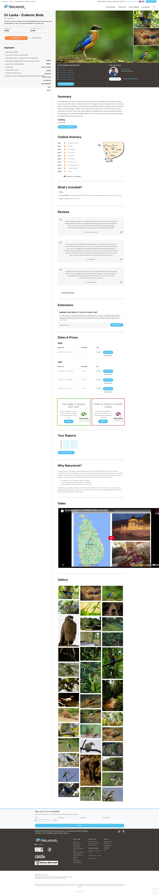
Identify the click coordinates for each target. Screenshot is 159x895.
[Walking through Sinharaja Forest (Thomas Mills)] (112, 639)
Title (36, 817)
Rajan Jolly (125, 69)
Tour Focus (122, 7)
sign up (79, 825)
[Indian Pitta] (112, 593)
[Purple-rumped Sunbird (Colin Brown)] (112, 779)
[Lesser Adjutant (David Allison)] (68, 745)
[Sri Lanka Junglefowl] (90, 593)
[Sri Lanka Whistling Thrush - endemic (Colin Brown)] (68, 790)
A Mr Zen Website (79, 891)
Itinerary (62, 68)
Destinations (110, 7)
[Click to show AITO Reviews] (39, 844)
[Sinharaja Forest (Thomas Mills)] (112, 695)
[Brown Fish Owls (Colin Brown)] (112, 749)
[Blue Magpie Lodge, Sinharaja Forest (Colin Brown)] (90, 624)
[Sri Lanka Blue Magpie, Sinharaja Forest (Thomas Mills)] (90, 654)
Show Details (108, 355)
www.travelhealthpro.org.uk (72, 885)
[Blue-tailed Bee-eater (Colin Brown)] (68, 775)
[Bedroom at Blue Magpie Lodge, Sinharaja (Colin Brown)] (90, 639)
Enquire (68, 421)
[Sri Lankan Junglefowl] (112, 734)
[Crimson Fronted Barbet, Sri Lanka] (68, 730)
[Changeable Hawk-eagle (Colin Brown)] (90, 746)
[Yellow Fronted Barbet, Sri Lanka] (90, 609)
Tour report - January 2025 (67, 77)
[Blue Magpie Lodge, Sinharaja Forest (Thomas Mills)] (112, 624)
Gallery (49, 90)
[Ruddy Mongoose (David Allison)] (68, 715)
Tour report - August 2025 (67, 74)
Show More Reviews (67, 293)
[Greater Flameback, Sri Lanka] (90, 731)
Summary (48, 60)
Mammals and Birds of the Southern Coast (78, 312)
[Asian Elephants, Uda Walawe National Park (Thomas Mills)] (112, 609)
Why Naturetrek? (46, 83)
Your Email (106, 817)
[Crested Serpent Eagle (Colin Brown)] (68, 630)
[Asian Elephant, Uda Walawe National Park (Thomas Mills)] (90, 770)
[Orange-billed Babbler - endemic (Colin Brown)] (68, 685)
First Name (61, 817)
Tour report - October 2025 (67, 72)
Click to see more (66, 84)
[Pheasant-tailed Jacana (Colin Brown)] (90, 794)
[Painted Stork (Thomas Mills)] (90, 716)
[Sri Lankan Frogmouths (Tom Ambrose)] (68, 607)
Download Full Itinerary (72, 176)
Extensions (48, 73)
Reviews (49, 70)
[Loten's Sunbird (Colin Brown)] (68, 760)
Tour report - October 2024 (67, 79)
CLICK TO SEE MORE (66, 452)
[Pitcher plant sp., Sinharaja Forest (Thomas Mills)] (90, 677)
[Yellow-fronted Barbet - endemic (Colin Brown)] (68, 670)
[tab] (140, 1)
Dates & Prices (47, 77)
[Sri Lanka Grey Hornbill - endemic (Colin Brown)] (112, 764)
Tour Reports (47, 80)
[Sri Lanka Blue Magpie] (68, 592)
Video (49, 87)
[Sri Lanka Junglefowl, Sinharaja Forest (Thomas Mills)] (68, 700)
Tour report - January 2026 (67, 70)
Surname (83, 817)
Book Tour (108, 352)
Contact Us (151, 1)
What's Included (46, 67)
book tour (16, 38)
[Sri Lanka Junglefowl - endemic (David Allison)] (90, 701)
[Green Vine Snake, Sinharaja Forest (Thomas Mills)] (68, 655)
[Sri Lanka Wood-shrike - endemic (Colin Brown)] (112, 794)
